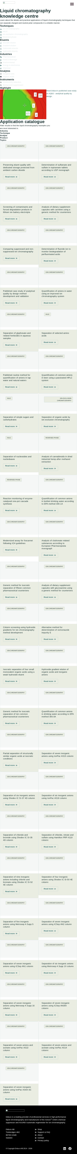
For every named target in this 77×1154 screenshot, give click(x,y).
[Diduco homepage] (9, 4)
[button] (72, 4)
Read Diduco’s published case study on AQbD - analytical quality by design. (61, 93)
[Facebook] (69, 1148)
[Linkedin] (64, 1148)
